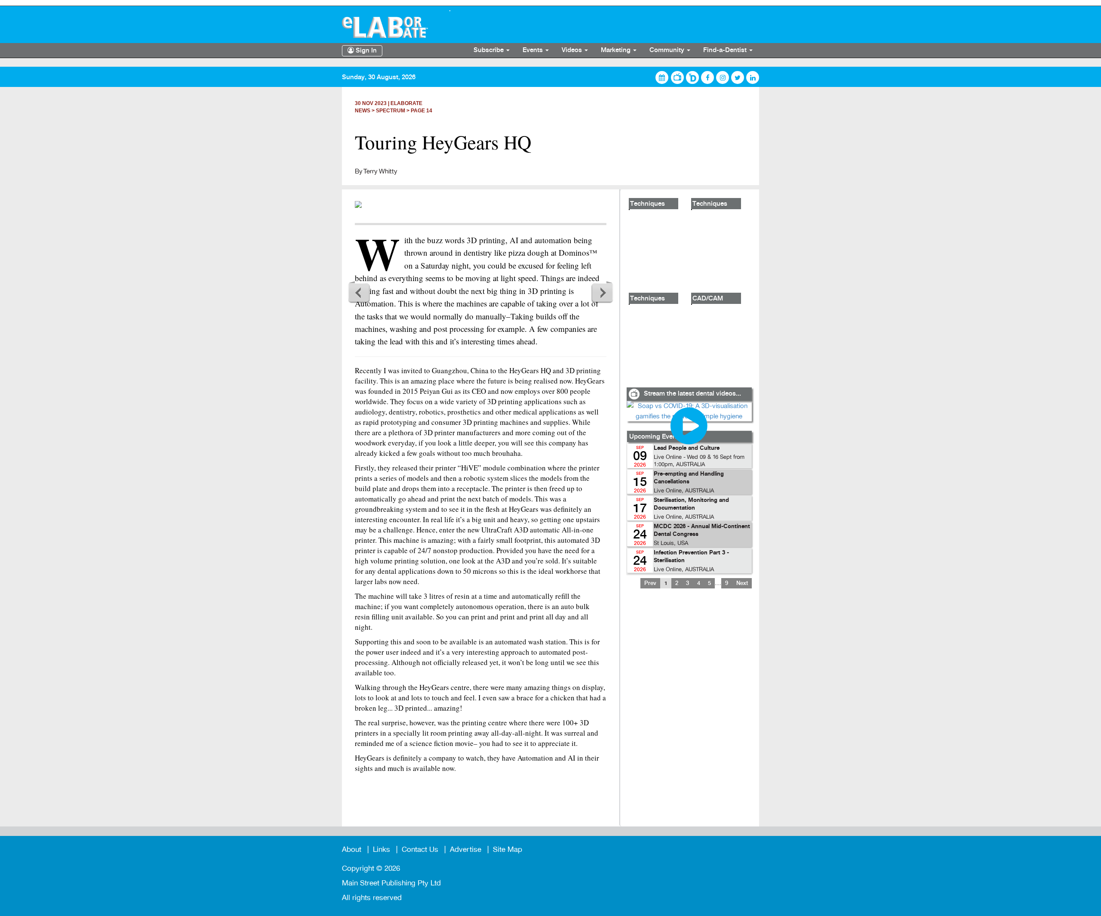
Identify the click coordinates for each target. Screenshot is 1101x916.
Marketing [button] (616, 50)
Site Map (507, 849)
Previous (359, 292)
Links (381, 849)
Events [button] (533, 50)
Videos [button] (573, 50)
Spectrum (390, 111)
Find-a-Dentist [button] (725, 50)
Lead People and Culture (687, 448)
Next (602, 292)
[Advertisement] (689, 712)
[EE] (389, 27)
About (351, 849)
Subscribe (489, 50)
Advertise (465, 849)
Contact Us (420, 849)
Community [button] (667, 50)
